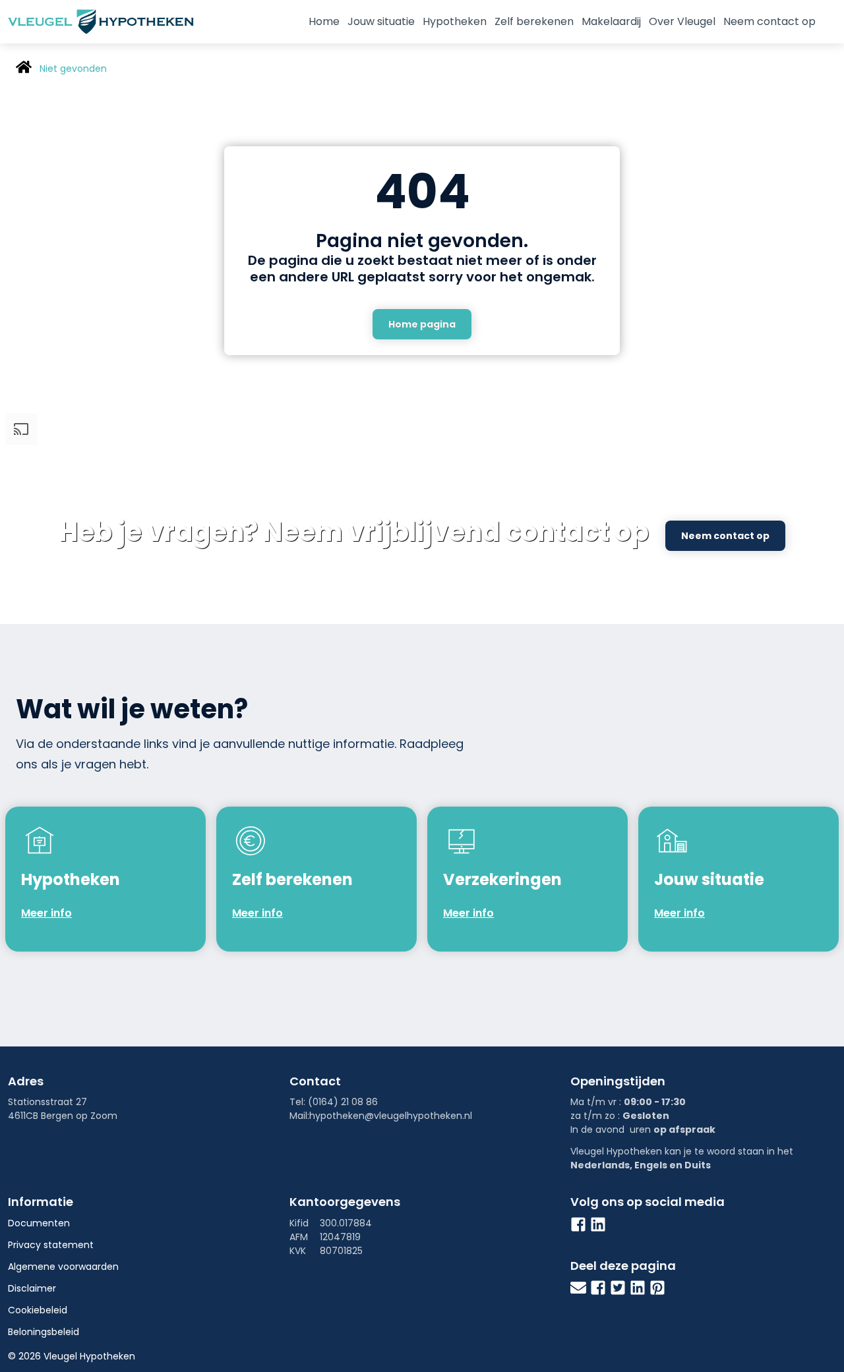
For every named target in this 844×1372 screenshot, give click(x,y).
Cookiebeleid (37, 1310)
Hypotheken (455, 21)
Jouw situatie (381, 21)
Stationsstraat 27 (47, 1101)
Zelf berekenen (534, 21)
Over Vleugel (682, 21)
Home (324, 21)
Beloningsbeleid (43, 1331)
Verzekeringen (502, 879)
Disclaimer (32, 1288)
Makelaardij (611, 21)
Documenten (39, 1223)
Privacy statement (51, 1244)
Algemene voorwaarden (63, 1266)
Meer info (46, 913)
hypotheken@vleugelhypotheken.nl (390, 1115)
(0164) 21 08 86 (343, 1101)
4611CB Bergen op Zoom (62, 1115)
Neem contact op (769, 21)
